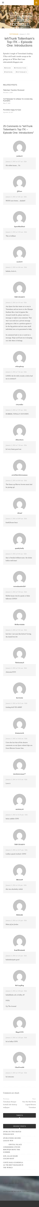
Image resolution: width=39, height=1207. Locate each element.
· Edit (25, 161)
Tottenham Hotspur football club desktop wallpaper (10, 1105)
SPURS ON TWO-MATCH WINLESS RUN (12, 1133)
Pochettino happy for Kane (12, 110)
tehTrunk (8, 72)
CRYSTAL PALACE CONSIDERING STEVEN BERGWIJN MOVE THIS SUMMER (12, 1148)
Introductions (20, 68)
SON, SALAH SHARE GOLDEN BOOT (10, 1157)
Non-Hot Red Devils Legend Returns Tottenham (29, 1105)
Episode (7, 68)
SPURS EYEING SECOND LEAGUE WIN (12, 1139)
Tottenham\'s (21, 72)
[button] (2, 2)
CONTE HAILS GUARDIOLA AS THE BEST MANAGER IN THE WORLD (13, 1165)
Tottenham (13, 34)
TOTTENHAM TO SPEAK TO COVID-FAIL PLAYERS (18, 100)
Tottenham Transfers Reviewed (13, 90)
